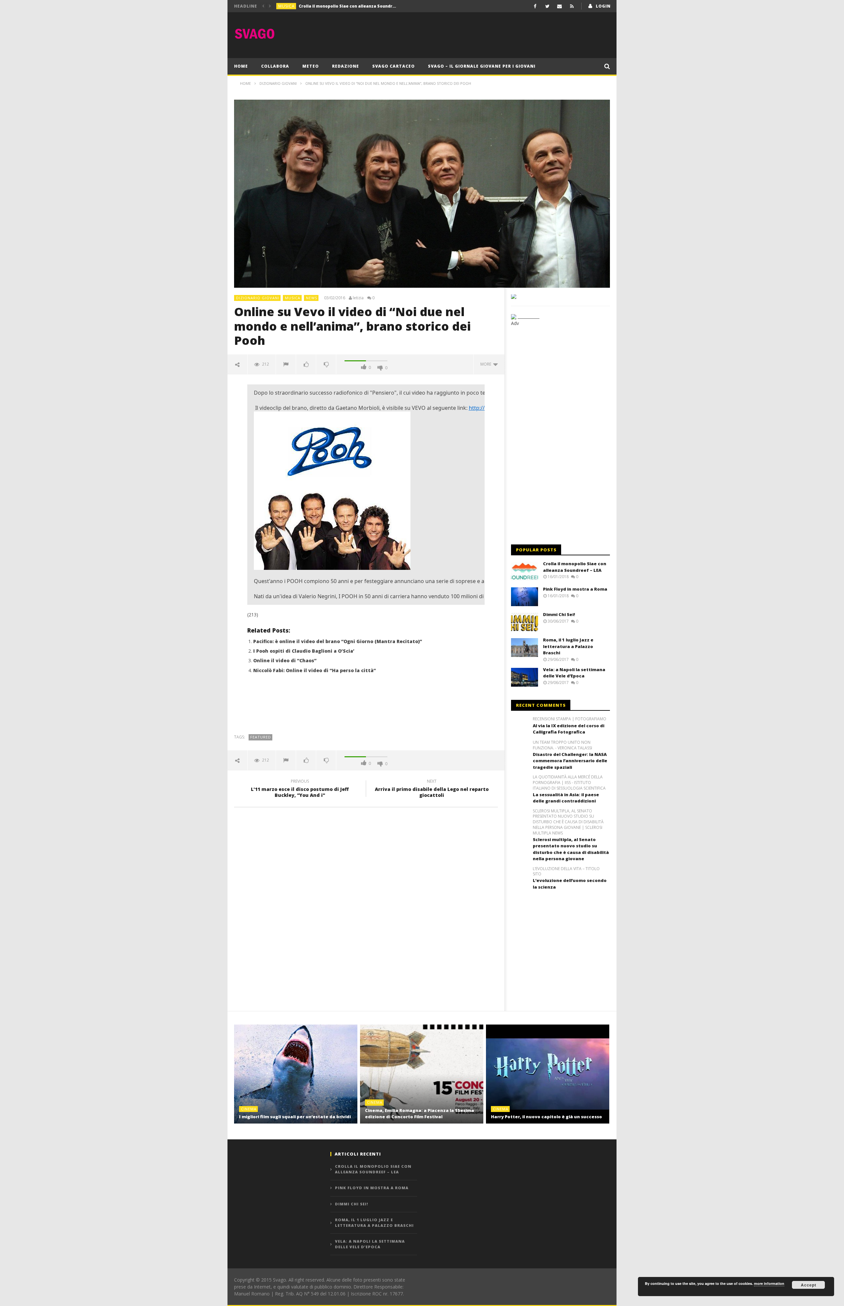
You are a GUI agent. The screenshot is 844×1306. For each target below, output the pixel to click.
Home (241, 66)
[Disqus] (366, 906)
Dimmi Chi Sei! (559, 614)
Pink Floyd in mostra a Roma (328, 6)
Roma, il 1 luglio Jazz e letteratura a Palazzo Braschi (568, 646)
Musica (286, 6)
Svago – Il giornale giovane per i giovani (481, 66)
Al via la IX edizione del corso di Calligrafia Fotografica (568, 729)
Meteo (310, 66)
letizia (358, 298)
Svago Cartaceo (393, 66)
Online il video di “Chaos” (284, 660)
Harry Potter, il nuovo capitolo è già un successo (546, 1117)
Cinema (248, 1108)
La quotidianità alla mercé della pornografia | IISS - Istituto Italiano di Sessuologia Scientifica (569, 782)
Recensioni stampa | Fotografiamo (569, 719)
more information (769, 1283)
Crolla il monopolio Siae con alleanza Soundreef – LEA (574, 567)
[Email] (560, 6)
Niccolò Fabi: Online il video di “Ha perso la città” (314, 670)
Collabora (275, 66)
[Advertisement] (490, 34)
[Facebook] (535, 6)
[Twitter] (547, 6)
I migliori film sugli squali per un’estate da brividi (295, 1117)
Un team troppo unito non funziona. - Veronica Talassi (562, 745)
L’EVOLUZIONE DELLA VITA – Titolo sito (566, 871)
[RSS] (572, 6)
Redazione (345, 66)
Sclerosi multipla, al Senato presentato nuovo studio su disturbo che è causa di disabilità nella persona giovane (571, 849)
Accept (808, 1285)
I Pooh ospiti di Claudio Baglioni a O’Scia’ (303, 651)
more (486, 364)
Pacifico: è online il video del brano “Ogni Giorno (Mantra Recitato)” (337, 641)
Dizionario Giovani (257, 297)
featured (260, 737)
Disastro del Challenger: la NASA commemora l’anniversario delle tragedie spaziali (570, 760)
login (603, 6)
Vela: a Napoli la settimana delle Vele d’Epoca (574, 673)
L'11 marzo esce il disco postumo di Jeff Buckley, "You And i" (300, 789)
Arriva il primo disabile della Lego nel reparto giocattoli (432, 789)
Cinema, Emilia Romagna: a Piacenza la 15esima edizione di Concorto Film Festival (419, 1113)
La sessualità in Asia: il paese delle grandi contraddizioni (566, 798)
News (311, 297)
